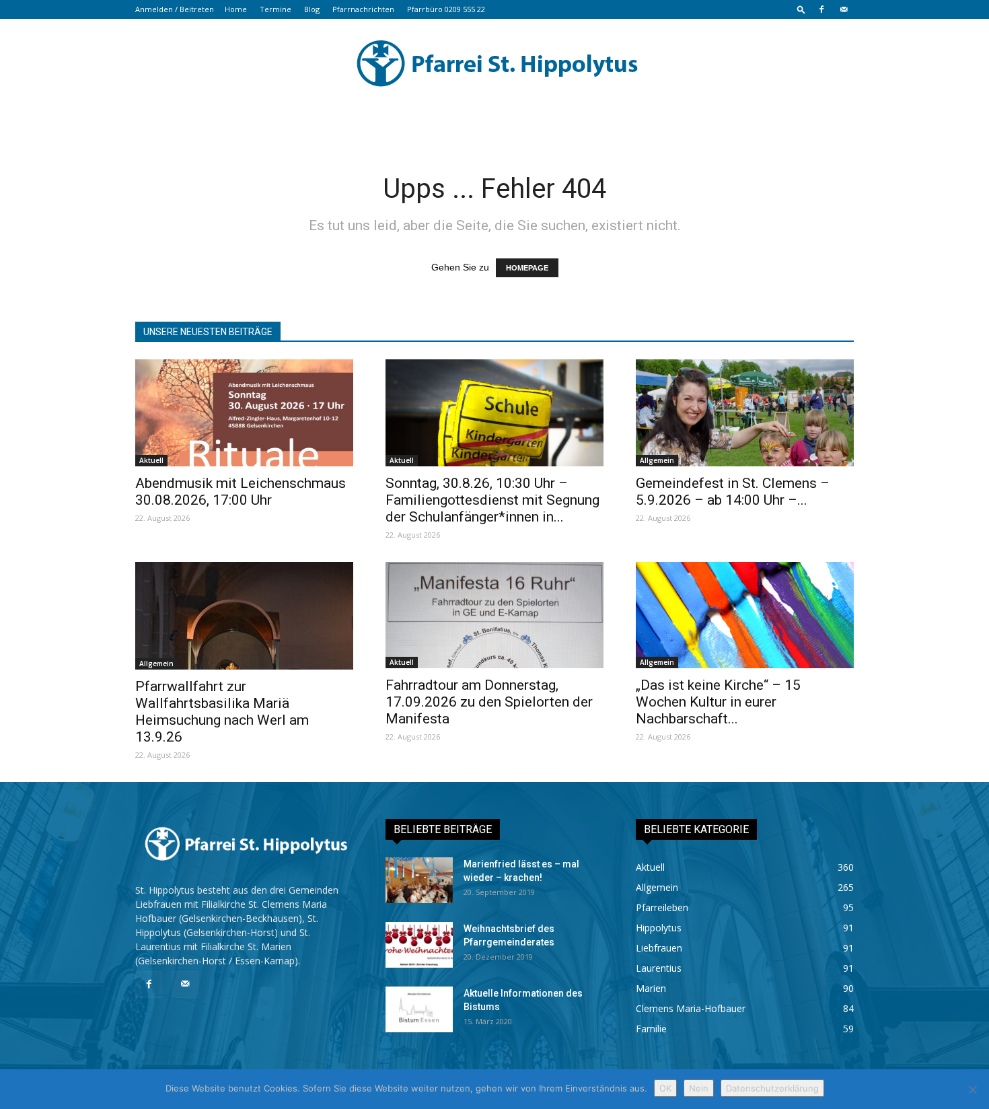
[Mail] (844, 9)
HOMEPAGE (527, 268)
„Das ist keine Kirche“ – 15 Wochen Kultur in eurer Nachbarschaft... (718, 702)
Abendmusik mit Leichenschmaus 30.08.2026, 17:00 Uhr (240, 491)
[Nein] (972, 1089)
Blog (312, 9)
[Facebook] (821, 9)
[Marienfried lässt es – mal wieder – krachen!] (419, 880)
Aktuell (151, 460)
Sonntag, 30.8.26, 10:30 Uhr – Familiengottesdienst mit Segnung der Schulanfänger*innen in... (492, 500)
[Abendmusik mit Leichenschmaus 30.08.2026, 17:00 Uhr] (244, 412)
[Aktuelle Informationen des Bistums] (419, 1010)
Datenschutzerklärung (772, 1088)
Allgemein (657, 460)
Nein (698, 1088)
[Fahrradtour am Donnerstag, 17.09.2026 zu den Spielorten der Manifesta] (494, 615)
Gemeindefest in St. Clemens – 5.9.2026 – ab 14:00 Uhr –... (733, 491)
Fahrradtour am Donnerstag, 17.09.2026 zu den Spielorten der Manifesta (489, 702)
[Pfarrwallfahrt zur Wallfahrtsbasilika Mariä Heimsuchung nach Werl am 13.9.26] (244, 616)
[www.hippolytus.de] (494, 63)
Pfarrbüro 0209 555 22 (446, 9)
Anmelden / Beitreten (174, 9)
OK (665, 1088)
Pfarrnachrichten (363, 9)
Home (236, 9)
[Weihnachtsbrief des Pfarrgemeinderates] (419, 945)
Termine (275, 9)
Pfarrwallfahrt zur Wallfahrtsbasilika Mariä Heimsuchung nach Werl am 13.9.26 (222, 711)
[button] (801, 9)
